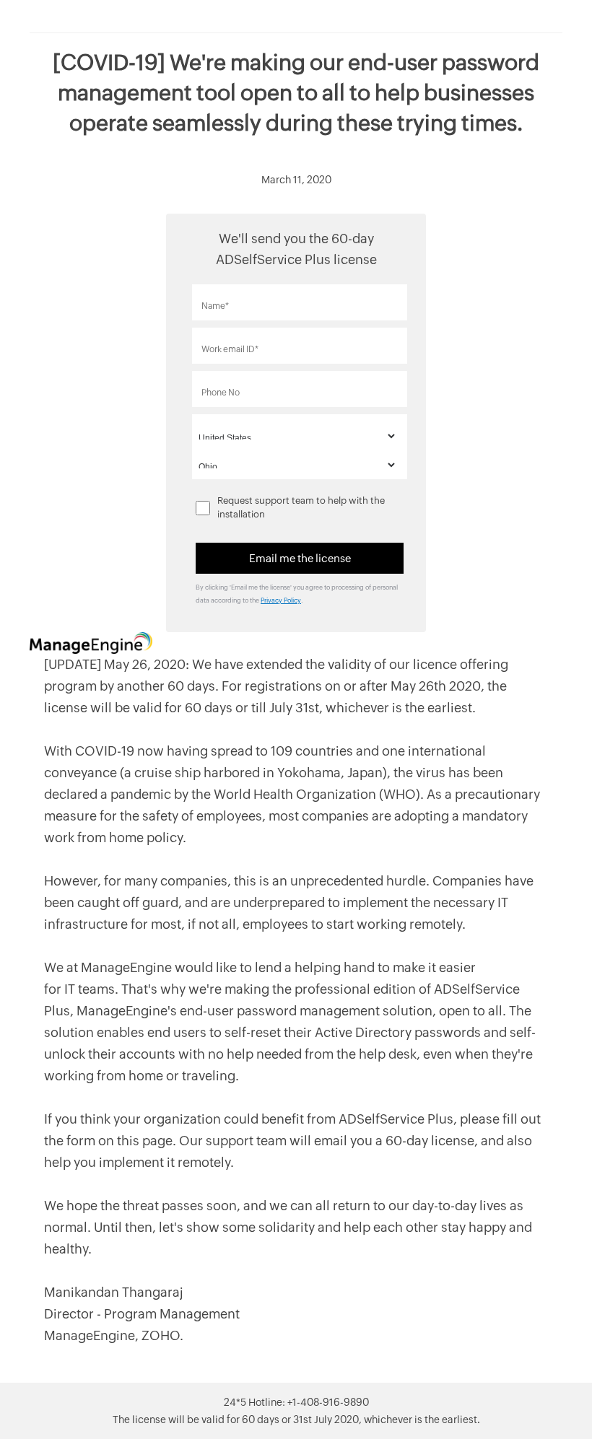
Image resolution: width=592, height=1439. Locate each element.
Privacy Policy (281, 600)
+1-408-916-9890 (328, 1402)
